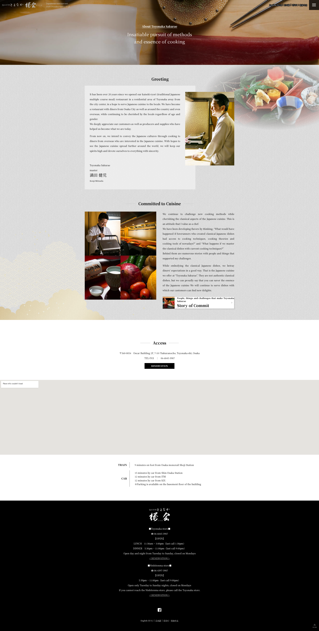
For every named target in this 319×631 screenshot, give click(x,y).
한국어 (294, 5)
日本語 (287, 5)
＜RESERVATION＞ (159, 558)
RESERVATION (159, 365)
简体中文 (303, 5)
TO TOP (315, 627)
